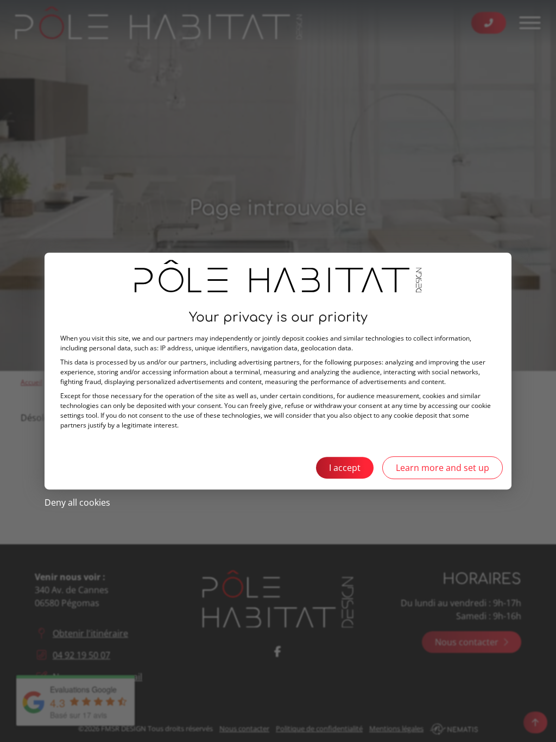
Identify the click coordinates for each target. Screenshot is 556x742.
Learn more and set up (442, 468)
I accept (345, 468)
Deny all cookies (77, 502)
